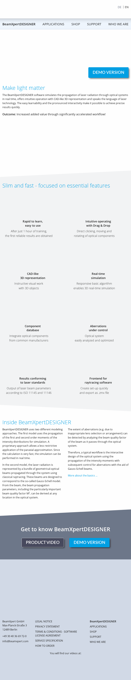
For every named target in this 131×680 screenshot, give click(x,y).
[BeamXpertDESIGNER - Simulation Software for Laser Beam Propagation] (33, 9)
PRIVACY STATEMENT (47, 626)
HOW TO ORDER (44, 645)
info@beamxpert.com (15, 641)
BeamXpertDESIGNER (18, 24)
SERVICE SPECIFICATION (49, 640)
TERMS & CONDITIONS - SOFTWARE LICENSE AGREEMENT (56, 633)
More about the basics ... (82, 475)
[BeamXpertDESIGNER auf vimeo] (65, 666)
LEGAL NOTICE (43, 621)
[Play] (65, 151)
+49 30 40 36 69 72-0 (14, 636)
